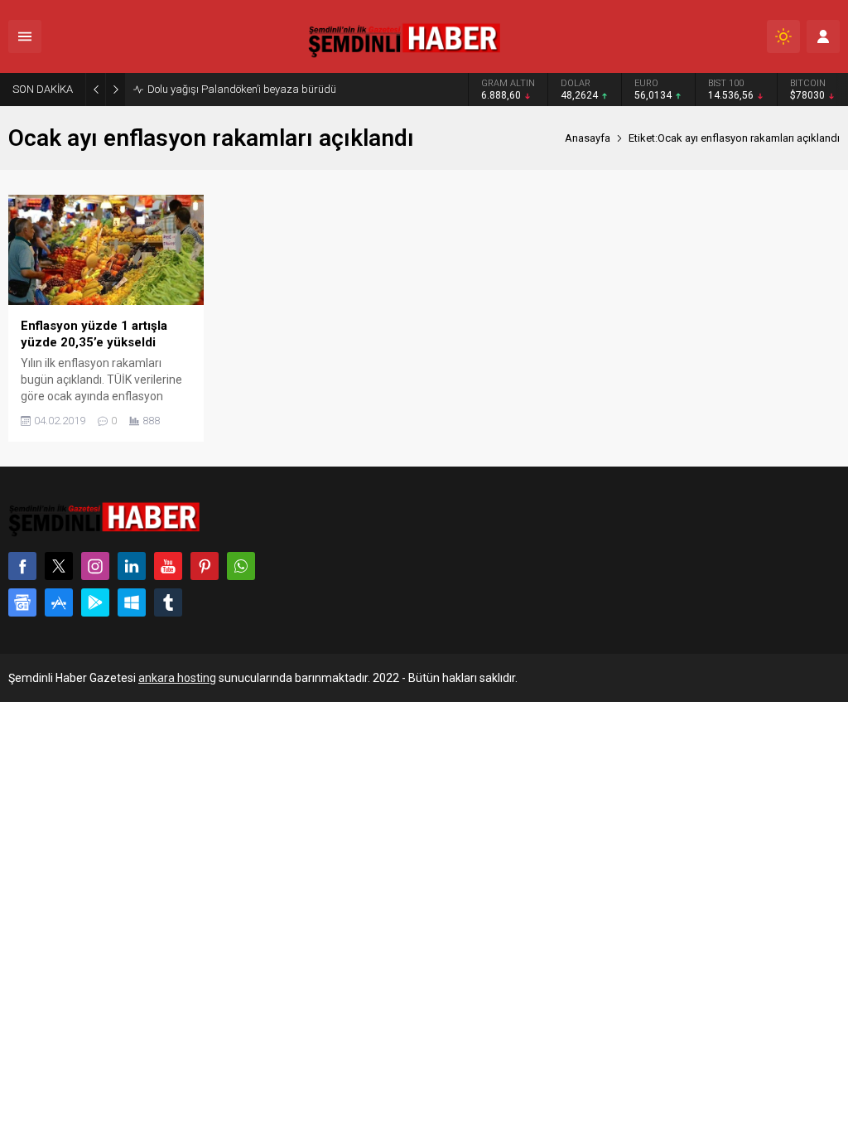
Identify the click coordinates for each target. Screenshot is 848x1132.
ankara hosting (177, 678)
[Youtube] (168, 566)
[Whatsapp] (241, 566)
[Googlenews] (22, 602)
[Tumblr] (168, 602)
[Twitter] (59, 566)
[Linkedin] (132, 566)
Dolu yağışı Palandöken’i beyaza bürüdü (241, 89)
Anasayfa (587, 138)
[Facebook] (22, 566)
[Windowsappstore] (132, 602)
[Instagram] (95, 566)
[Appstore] (59, 602)
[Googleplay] (95, 602)
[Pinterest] (204, 566)
